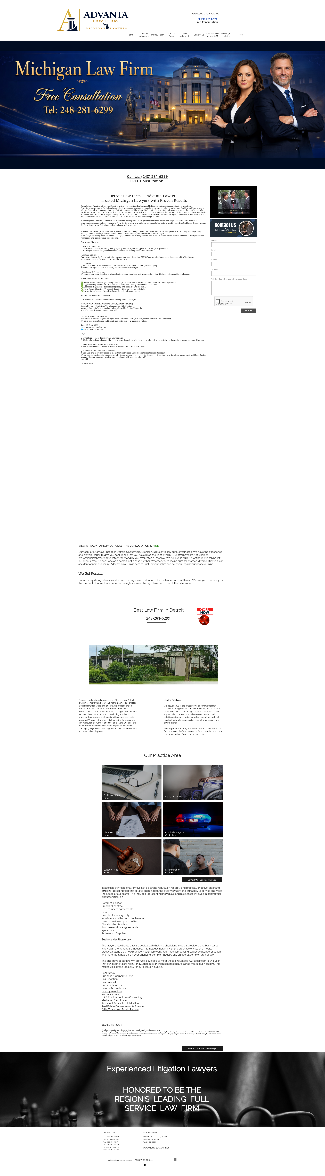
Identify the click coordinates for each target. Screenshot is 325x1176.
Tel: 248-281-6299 (206, 19)
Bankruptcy (108, 972)
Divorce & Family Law (114, 988)
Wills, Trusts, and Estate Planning (121, 1009)
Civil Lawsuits (109, 982)
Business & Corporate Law (117, 976)
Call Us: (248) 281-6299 (147, 176)
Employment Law (112, 991)
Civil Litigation (110, 979)
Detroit (131, 700)
